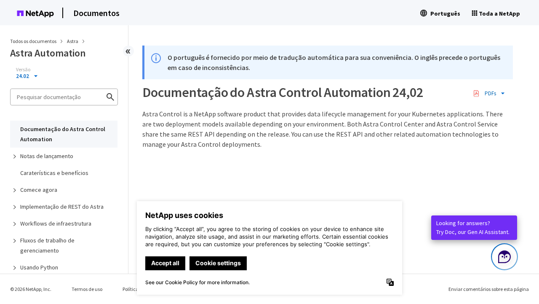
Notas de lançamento (46, 156)
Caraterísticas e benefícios (54, 173)
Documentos (96, 13)
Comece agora (38, 190)
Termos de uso (87, 289)
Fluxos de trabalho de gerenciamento (47, 245)
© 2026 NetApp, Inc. (30, 289)
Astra (73, 41)
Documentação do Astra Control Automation (62, 134)
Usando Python (39, 267)
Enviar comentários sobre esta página (488, 289)
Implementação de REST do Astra (62, 206)
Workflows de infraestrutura (55, 223)
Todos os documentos (33, 41)
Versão (23, 69)
